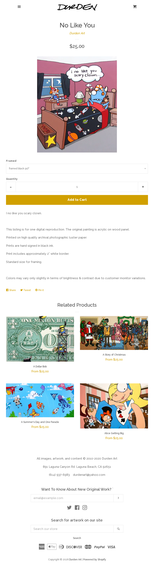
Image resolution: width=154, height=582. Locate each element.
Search (77, 538)
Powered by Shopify (94, 559)
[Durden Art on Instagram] (84, 508)
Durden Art (77, 33)
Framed (11, 161)
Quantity (11, 179)
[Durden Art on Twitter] (69, 508)
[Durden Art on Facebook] (77, 508)
